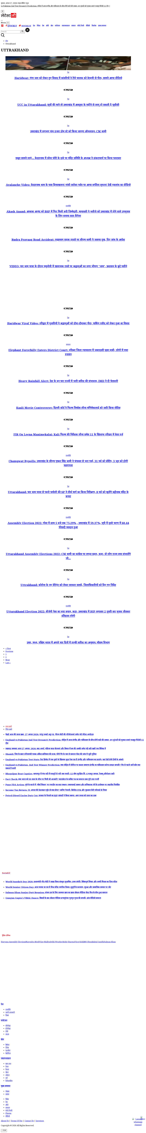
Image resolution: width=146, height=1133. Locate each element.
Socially (26, 26)
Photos (8, 1113)
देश (34, 26)
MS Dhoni (88, 942)
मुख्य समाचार (102, 26)
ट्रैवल (6, 1066)
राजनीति (68, 206)
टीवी (6, 1031)
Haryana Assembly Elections (13, 942)
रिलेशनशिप (8, 1081)
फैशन (7, 1069)
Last (7, 663)
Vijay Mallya (44, 942)
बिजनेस (94, 26)
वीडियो (88, 26)
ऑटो (47, 26)
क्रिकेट (7, 1045)
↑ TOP (4, 1130)
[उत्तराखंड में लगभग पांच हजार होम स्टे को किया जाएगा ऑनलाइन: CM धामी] (68, 123)
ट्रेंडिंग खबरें (8, 729)
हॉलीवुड (7, 1028)
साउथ (7, 1034)
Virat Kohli (79, 942)
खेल (52, 26)
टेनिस (7, 1047)
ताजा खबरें (8, 726)
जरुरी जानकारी (10, 1012)
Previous (9, 651)
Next (7, 660)
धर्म (6, 1078)
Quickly (12, 26)
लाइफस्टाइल (66, 26)
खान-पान (8, 1064)
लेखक (7, 1091)
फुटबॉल (7, 1050)
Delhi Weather (56, 942)
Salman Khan (110, 942)
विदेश (38, 26)
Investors (40, 1121)
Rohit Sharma (69, 942)
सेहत (6, 1072)
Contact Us (29, 1121)
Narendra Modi (32, 942)
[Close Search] (27, 30)
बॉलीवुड (7, 1025)
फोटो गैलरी (80, 26)
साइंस (7, 1094)
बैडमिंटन (8, 1053)
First (8, 648)
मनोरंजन (57, 26)
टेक (43, 26)
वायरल (73, 26)
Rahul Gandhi (98, 942)
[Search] (2, 20)
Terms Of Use (16, 1121)
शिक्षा (7, 1015)
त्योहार (7, 1075)
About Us (5, 1121)
